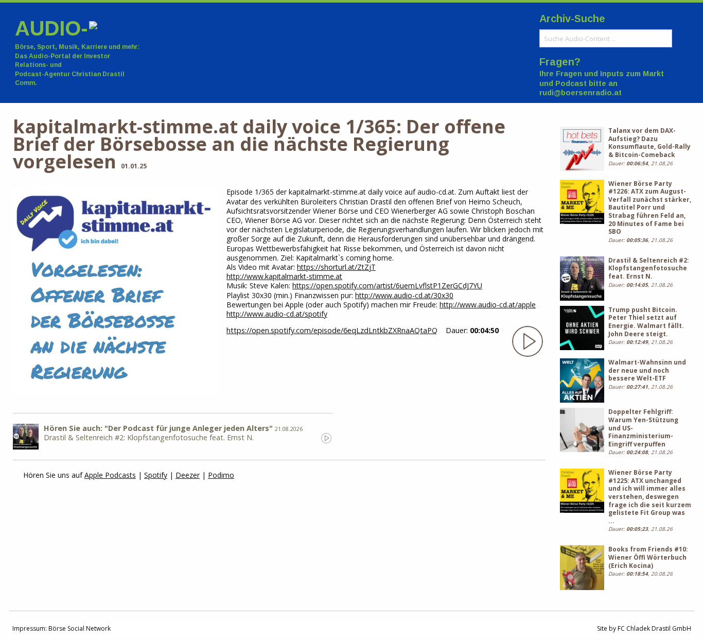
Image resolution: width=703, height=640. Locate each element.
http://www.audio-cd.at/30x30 (404, 295)
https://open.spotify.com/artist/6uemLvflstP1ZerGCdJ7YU (387, 285)
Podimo (221, 475)
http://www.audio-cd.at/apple (488, 304)
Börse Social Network (79, 628)
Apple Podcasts (110, 475)
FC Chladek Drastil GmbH (654, 628)
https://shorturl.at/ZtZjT (336, 267)
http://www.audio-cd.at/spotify (276, 314)
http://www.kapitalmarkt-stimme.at (284, 276)
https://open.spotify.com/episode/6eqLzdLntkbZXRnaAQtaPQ (331, 330)
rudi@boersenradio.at (580, 93)
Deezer (187, 475)
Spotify (155, 475)
